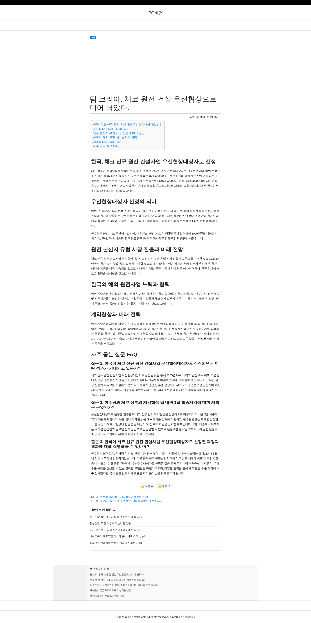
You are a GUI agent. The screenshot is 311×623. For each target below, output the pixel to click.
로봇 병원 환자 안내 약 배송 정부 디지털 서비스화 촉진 (118, 579)
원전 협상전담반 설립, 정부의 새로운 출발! (124, 496)
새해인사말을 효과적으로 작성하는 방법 (110, 590)
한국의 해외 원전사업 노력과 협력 (115, 137)
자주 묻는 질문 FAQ (105, 146)
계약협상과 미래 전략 (107, 141)
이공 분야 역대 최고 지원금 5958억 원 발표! (115, 529)
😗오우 (164, 486)
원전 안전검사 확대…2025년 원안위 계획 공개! (116, 516)
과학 (93, 37)
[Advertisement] (155, 66)
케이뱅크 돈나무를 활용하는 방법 (107, 595)
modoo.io (190, 616)
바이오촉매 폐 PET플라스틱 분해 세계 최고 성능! (117, 536)
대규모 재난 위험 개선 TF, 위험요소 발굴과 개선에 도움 (131, 500)
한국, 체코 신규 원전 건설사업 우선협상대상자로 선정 (128, 124)
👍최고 (147, 486)
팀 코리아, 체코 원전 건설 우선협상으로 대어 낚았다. (117, 574)
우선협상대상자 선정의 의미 (111, 129)
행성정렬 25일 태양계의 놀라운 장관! (111, 523)
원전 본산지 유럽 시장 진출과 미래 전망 (119, 133)
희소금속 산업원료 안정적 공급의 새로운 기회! (116, 542)
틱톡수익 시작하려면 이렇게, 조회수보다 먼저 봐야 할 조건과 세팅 (124, 584)
